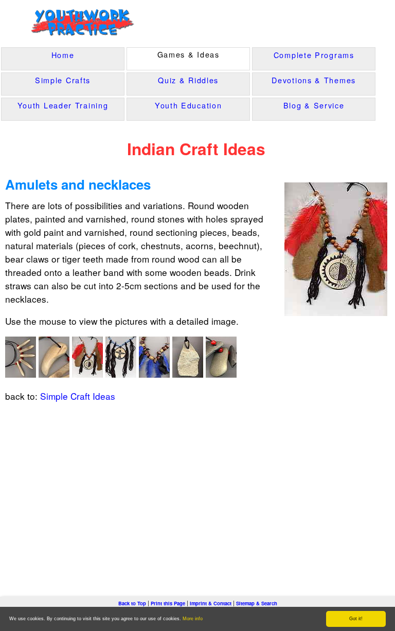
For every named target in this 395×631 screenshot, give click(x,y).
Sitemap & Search (256, 603)
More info (193, 618)
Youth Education (188, 105)
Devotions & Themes (314, 80)
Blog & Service (314, 105)
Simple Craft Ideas (77, 395)
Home (63, 54)
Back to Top (132, 603)
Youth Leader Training (63, 105)
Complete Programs (314, 54)
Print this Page (168, 603)
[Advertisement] (197, 489)
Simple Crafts (63, 80)
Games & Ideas (188, 54)
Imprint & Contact (210, 603)
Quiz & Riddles (188, 80)
